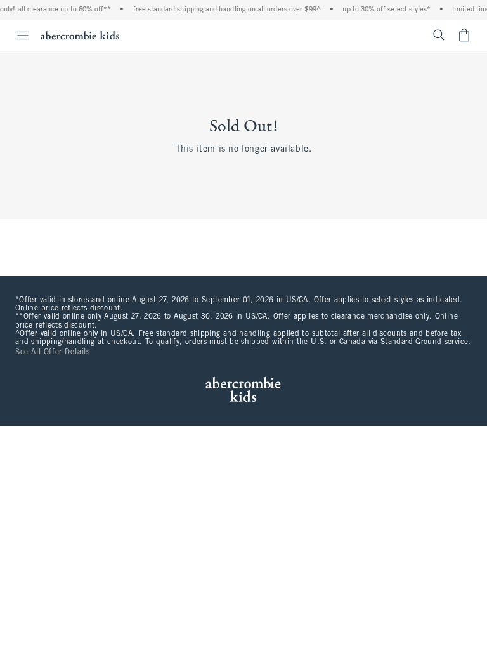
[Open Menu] (16, 35)
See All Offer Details (52, 352)
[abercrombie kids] (80, 35)
